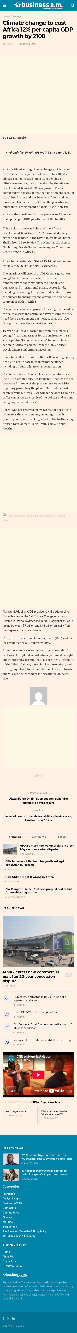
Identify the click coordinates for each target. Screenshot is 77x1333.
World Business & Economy (19, 1236)
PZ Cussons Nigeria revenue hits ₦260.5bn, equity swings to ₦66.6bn (46, 1156)
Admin (9, 44)
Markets (8, 1222)
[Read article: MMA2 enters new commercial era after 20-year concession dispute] (38, 941)
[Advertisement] (38, 95)
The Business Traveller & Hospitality (24, 1231)
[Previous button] (66, 1102)
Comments (9, 1207)
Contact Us (9, 1261)
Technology (10, 1226)
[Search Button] (72, 5)
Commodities (11, 1212)
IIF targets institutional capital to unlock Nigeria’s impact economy (44, 1172)
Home (6, 16)
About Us (8, 1256)
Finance (7, 1217)
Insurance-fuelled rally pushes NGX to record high (42, 1040)
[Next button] (71, 1102)
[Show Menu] (4, 5)
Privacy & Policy (12, 1266)
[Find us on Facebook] (3, 1318)
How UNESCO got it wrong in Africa (29, 877)
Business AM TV (12, 1203)
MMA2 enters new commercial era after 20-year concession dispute (47, 847)
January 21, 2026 (27, 44)
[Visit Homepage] (38, 5)
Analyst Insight (11, 1198)
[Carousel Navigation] (69, 1102)
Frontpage (16, 16)
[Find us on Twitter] (8, 1318)
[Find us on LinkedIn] (13, 1318)
